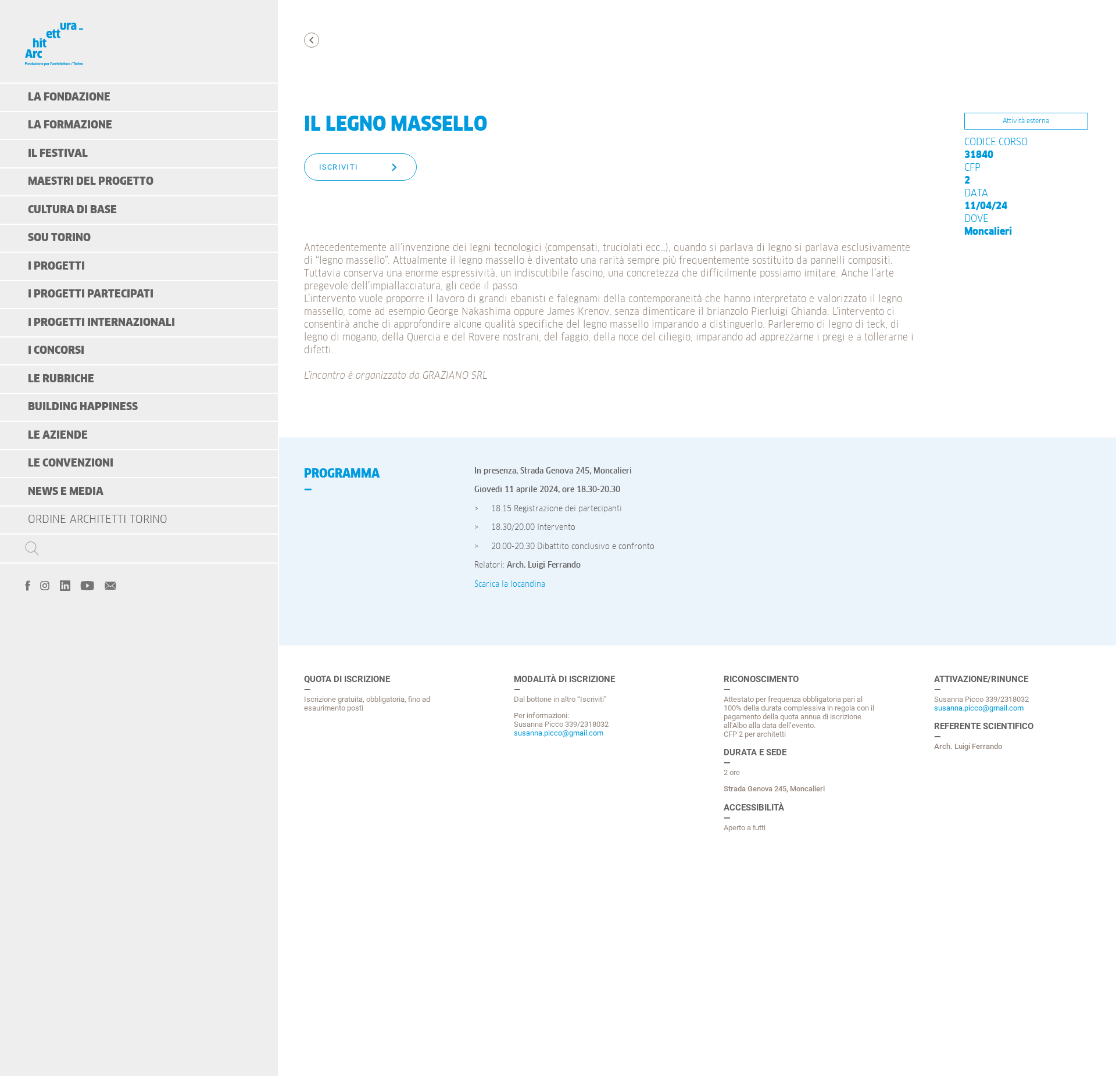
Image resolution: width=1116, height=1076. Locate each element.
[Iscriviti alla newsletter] (110, 584)
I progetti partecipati (90, 294)
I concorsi (56, 350)
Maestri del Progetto (90, 181)
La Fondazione (69, 97)
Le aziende (58, 435)
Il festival (58, 153)
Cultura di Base (72, 210)
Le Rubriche (61, 379)
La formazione (70, 125)
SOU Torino (59, 237)
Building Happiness (83, 407)
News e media (65, 491)
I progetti (56, 266)
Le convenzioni (70, 463)
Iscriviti (339, 167)
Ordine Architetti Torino (97, 519)
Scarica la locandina (509, 584)
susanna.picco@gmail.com (558, 733)
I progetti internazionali (101, 322)
